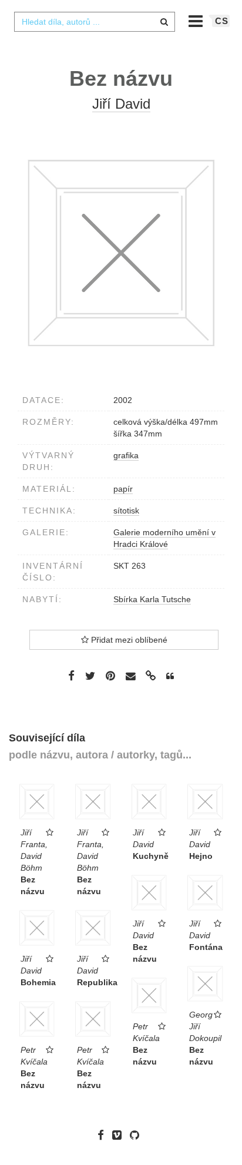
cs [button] (221, 21)
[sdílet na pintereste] (110, 675)
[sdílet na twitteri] (90, 675)
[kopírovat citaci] (170, 676)
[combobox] (94, 22)
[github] (137, 1135)
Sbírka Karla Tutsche (152, 599)
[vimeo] (119, 1135)
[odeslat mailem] (130, 676)
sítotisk (126, 510)
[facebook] (104, 1135)
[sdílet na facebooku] (71, 675)
